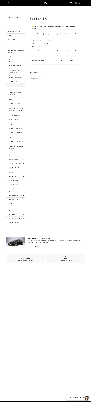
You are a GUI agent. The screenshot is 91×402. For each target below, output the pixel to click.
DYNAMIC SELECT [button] (11, 39)
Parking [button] (9, 56)
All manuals (9, 9)
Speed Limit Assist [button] (13, 180)
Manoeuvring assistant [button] (14, 226)
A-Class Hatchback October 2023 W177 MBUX (25, 9)
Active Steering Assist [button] (14, 172)
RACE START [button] (12, 203)
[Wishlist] (71, 3)
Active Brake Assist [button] (13, 176)
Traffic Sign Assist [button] (13, 184)
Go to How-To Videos (35, 247)
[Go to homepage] (45, 2)
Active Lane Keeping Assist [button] (15, 195)
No (71, 60)
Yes (61, 60)
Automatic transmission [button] (13, 43)
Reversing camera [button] (13, 210)
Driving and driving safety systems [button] (13, 60)
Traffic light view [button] (13, 188)
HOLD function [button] (12, 152)
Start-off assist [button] (12, 156)
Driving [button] (9, 35)
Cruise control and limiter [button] (15, 163)
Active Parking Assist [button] (14, 222)
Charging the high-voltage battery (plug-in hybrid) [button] (15, 51)
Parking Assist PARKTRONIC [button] (15, 218)
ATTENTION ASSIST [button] (14, 159)
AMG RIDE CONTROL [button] (14, 199)
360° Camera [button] (12, 214)
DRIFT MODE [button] (12, 207)
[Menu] (8, 3)
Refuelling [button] (9, 47)
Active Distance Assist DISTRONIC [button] (14, 168)
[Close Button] (83, 398)
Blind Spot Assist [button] (13, 191)
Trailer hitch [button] (10, 230)
